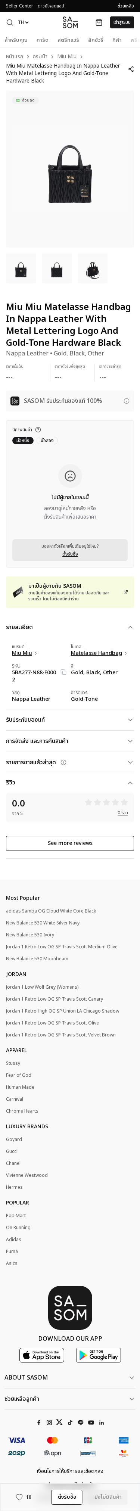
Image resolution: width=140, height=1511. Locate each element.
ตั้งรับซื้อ (70, 554)
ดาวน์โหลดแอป (51, 6)
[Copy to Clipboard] (63, 672)
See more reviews (70, 843)
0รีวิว (123, 812)
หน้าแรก (14, 57)
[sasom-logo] (70, 22)
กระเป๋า (40, 57)
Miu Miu (67, 57)
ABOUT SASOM (26, 1377)
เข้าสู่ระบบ (122, 22)
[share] (131, 69)
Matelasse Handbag (96, 653)
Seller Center (19, 6)
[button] (9, 22)
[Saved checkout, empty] (99, 22)
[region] (70, 169)
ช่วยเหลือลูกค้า (21, 1399)
